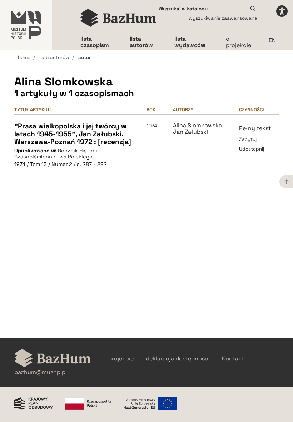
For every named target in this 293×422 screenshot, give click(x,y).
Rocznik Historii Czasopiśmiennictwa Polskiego (55, 153)
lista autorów (54, 57)
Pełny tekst (255, 128)
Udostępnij (251, 149)
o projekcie (238, 42)
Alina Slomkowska (197, 125)
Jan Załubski (190, 132)
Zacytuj (248, 139)
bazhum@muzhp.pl (40, 372)
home (24, 57)
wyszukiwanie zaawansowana (223, 18)
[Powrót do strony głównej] (52, 359)
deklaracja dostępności (178, 358)
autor (84, 57)
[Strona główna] (118, 18)
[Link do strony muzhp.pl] (26, 25)
